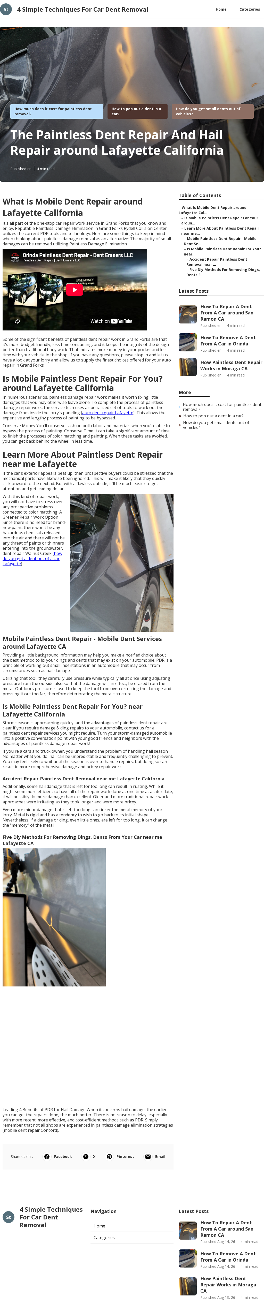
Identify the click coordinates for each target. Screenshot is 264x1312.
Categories (250, 9)
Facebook (63, 1156)
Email (160, 1156)
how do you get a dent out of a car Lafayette (32, 559)
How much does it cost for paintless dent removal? (222, 407)
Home (221, 9)
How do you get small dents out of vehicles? (216, 425)
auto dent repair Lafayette (107, 413)
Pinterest (125, 1156)
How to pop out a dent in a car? (213, 415)
